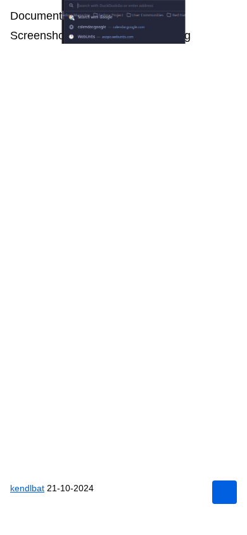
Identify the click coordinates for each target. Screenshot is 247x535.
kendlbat (29, 487)
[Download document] (224, 492)
